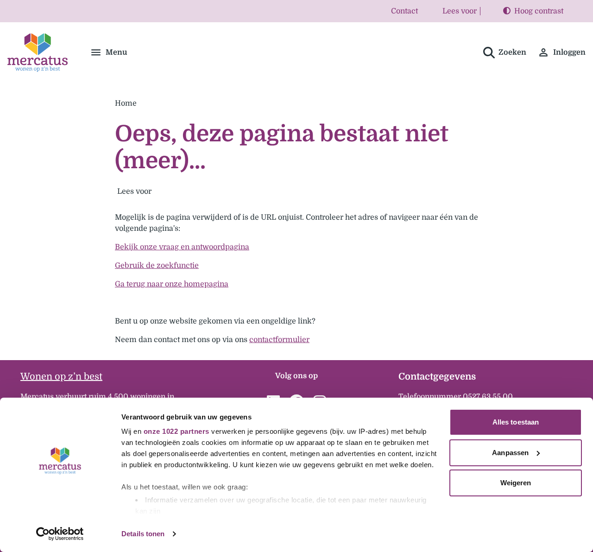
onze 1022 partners (176, 431)
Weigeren (515, 483)
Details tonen (142, 534)
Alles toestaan (515, 422)
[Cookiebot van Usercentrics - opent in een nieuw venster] (60, 534)
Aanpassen (510, 453)
